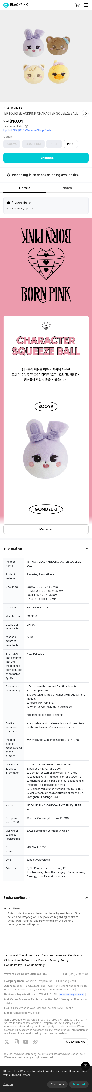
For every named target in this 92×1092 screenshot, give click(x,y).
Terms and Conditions (18, 955)
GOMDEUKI (33, 144)
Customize (57, 1084)
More (43, 529)
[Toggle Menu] (86, 5)
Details (24, 188)
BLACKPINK (11, 108)
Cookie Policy (13, 965)
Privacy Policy (59, 960)
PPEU (70, 144)
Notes (67, 188)
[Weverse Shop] (6, 5)
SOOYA (12, 144)
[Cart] (77, 5)
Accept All (78, 1084)
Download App (77, 1041)
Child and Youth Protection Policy (25, 960)
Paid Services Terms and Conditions (59, 955)
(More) (27, 1074)
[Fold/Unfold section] (46, 549)
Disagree (8, 1084)
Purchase (46, 158)
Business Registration (71, 994)
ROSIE (54, 144)
